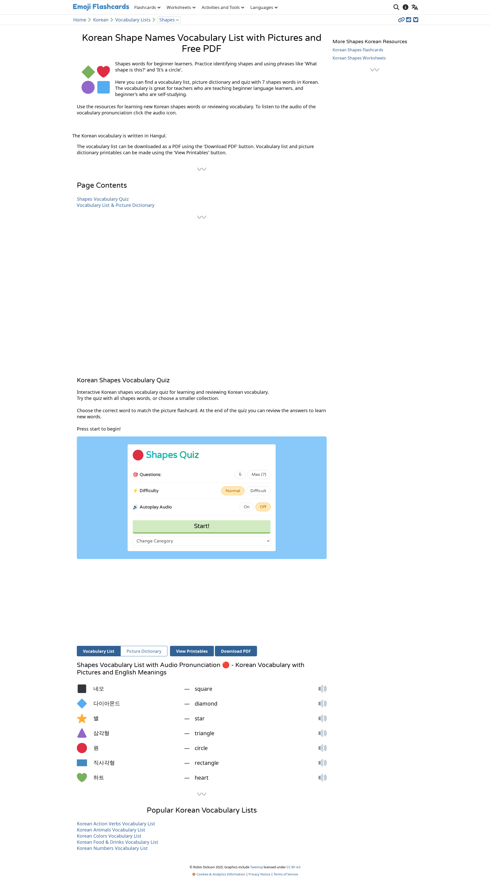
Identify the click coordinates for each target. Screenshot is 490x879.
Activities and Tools (221, 7)
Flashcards (145, 7)
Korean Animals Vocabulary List (111, 830)
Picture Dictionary (144, 651)
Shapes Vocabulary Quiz (103, 199)
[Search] (396, 7)
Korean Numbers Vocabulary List (112, 848)
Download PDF (236, 651)
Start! (202, 526)
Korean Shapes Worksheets (359, 58)
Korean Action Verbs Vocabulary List (116, 824)
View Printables (192, 651)
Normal (233, 490)
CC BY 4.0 (293, 867)
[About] (405, 7)
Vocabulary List (98, 651)
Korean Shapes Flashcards (358, 50)
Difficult (258, 490)
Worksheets (179, 7)
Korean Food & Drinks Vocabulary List (117, 842)
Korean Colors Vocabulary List (109, 836)
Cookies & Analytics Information (220, 874)
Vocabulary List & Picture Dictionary (115, 205)
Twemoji (256, 867)
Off (263, 506)
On (247, 506)
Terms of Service (286, 874)
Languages (261, 7)
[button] (322, 689)
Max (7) (259, 474)
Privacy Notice (259, 874)
